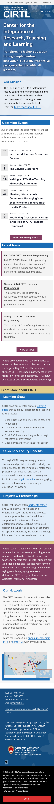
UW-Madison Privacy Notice (16, 791)
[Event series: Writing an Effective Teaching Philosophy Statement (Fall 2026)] (28, 176)
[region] (27, 785)
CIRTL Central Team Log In (17, 2)
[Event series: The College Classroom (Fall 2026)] (28, 165)
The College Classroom (23, 169)
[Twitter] (6, 762)
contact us (18, 641)
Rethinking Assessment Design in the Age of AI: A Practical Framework (28, 222)
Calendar (35, 2)
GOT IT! (27, 799)
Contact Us (46, 2)
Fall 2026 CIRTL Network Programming (26, 255)
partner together (37, 504)
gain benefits (28, 479)
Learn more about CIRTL (27, 106)
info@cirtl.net (17, 702)
